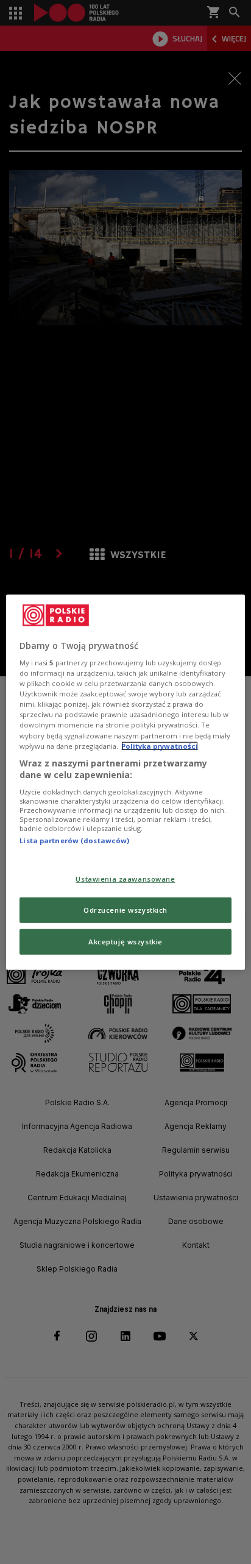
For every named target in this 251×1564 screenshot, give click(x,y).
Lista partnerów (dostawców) (74, 840)
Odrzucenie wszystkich (125, 910)
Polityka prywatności (159, 745)
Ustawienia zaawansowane (125, 878)
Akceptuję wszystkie (125, 941)
